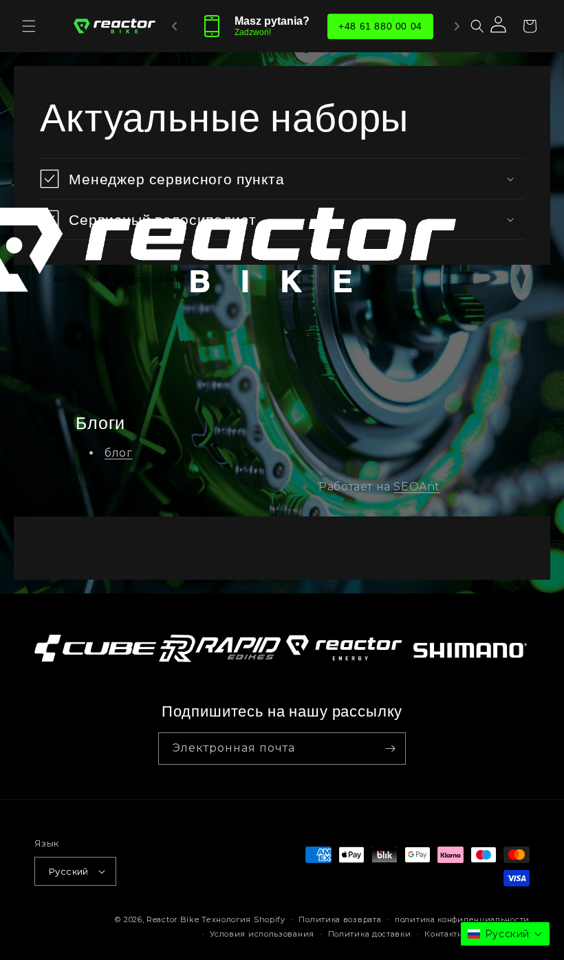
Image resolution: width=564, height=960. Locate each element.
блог (118, 452)
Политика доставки (369, 934)
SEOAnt (416, 486)
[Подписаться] (390, 748)
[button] (29, 26)
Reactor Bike (173, 919)
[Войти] (499, 26)
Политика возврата (340, 919)
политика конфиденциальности (462, 919)
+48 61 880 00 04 (380, 26)
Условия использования (262, 934)
